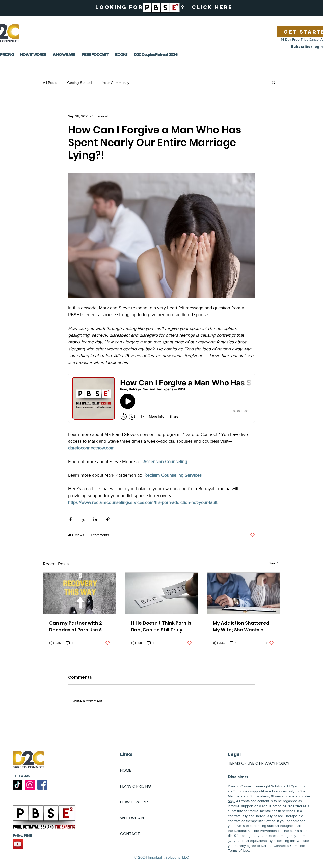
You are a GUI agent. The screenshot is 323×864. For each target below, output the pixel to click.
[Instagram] (30, 785)
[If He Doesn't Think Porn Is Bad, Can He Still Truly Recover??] (161, 593)
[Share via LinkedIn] (95, 519)
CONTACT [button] (130, 834)
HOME (125, 770)
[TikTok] (17, 785)
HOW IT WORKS (134, 802)
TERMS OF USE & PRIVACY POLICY (258, 763)
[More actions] (252, 116)
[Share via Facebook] (70, 519)
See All (274, 563)
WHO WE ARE (132, 818)
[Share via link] (107, 519)
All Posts (50, 82)
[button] (273, 82)
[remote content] (161, 398)
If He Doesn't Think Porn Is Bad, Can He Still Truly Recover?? (161, 626)
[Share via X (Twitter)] (82, 519)
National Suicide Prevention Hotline (261, 831)
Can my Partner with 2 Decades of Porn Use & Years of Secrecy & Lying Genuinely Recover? (78, 626)
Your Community (115, 82)
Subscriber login (307, 47)
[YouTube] (18, 844)
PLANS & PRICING (135, 786)
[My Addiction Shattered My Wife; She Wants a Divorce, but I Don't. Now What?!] (243, 593)
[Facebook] (42, 785)
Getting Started (79, 82)
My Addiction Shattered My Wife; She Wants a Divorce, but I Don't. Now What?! (241, 626)
